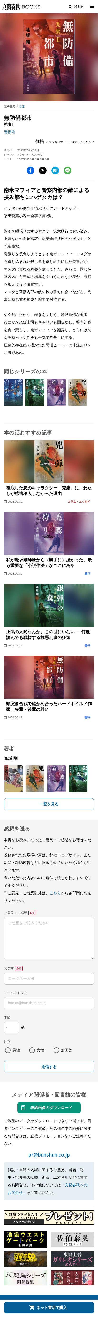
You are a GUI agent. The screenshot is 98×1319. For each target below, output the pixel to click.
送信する (49, 1067)
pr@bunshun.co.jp (49, 1155)
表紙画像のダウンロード (51, 1108)
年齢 (7, 1017)
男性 (16, 1050)
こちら (55, 893)
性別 (7, 1042)
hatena (55, 170)
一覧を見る (49, 804)
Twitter (43, 170)
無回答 (66, 1050)
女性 (40, 1050)
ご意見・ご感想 (15, 913)
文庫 (22, 106)
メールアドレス (15, 993)
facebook (30, 170)
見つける (75, 7)
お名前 (9, 968)
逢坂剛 (9, 132)
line (67, 170)
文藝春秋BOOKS (21, 7)
